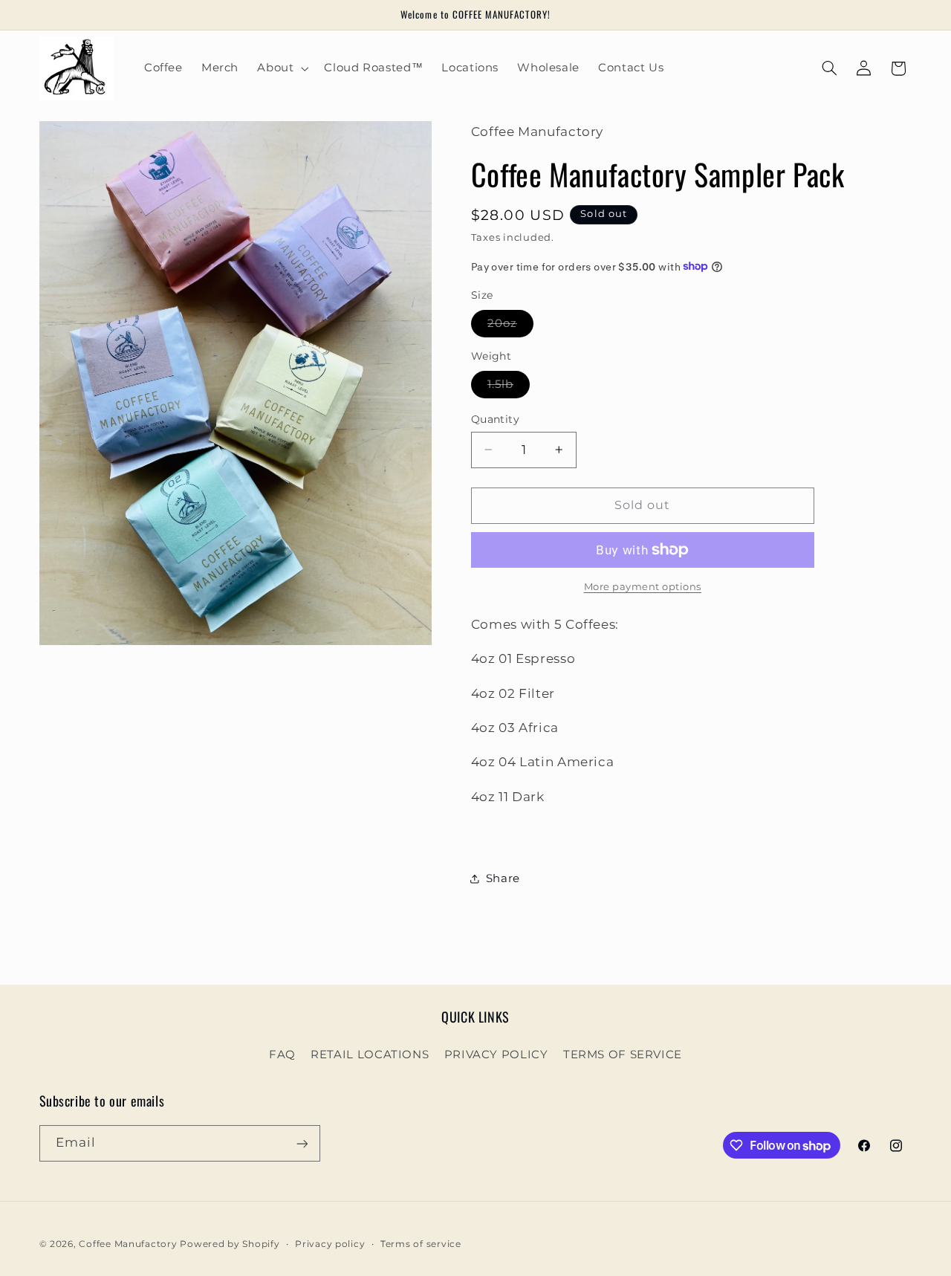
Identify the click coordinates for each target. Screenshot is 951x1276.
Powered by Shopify (229, 1244)
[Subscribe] (302, 1143)
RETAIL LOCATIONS (370, 1054)
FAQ (282, 1054)
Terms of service (420, 1244)
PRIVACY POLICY (496, 1054)
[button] (281, 68)
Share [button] (503, 878)
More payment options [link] (643, 586)
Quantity (495, 419)
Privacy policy (330, 1244)
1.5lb (508, 387)
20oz (510, 326)
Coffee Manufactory (128, 1244)
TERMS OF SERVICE (622, 1054)
